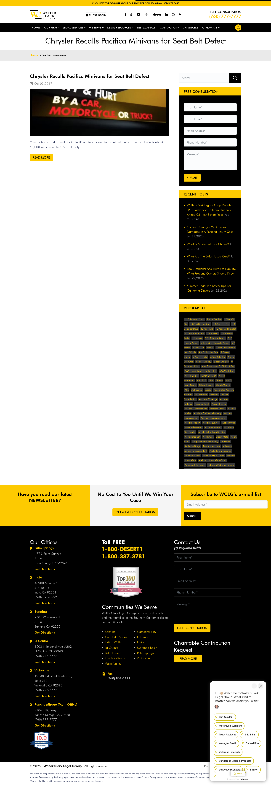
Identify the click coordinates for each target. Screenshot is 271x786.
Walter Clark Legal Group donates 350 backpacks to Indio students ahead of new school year (210, 209)
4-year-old (198, 347)
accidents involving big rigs (211, 432)
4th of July (190, 352)
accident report (192, 422)
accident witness (213, 427)
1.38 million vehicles (200, 324)
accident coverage (208, 399)
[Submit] (235, 78)
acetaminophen (192, 436)
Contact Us (168, 27)
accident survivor (211, 422)
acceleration (201, 394)
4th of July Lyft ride (208, 352)
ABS (187, 389)
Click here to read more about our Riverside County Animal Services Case (135, 3)
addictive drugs (192, 446)
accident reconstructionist (213, 418)
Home (36, 27)
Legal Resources (119, 27)
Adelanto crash (192, 455)
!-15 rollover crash (194, 319)
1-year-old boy (214, 319)
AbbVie (219, 380)
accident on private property (207, 413)
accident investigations (196, 408)
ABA (211, 380)
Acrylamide (208, 436)
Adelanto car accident (220, 451)
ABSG (208, 389)
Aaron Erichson (208, 375)
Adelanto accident (211, 446)
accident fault (202, 404)
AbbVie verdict (223, 385)
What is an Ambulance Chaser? (208, 244)
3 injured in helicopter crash (215, 343)
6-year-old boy (217, 357)
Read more (41, 157)
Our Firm (50, 27)
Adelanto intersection (195, 465)
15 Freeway (212, 333)
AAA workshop (226, 371)
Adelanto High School (213, 455)
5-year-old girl (200, 357)
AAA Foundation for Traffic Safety (218, 366)
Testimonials (146, 27)
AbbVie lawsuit (206, 385)
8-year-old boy (203, 361)
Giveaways (209, 27)
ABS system (196, 389)
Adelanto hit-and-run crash (212, 460)
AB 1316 (201, 380)
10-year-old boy (221, 324)
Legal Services (73, 27)
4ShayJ (210, 347)
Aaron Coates (191, 375)
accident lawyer (217, 408)
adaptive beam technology (205, 441)
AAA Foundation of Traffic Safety (201, 371)
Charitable (190, 27)
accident (214, 394)
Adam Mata (222, 436)
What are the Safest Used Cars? (208, 256)
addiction (225, 441)
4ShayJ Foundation (225, 347)
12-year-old (207, 328)
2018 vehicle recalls (215, 338)
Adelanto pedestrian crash (221, 465)
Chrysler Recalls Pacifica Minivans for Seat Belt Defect (89, 76)
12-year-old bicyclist (226, 328)
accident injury (219, 404)
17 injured (197, 338)
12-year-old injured (194, 333)
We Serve (95, 27)
